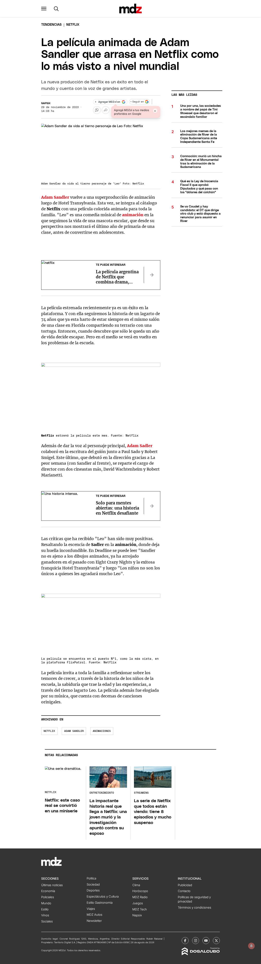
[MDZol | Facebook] (185, 940)
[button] (43, 8)
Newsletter (94, 921)
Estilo (45, 909)
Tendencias (51, 24)
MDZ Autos (94, 915)
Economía (48, 891)
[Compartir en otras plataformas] (105, 110)
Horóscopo (140, 891)
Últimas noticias (52, 885)
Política (91, 878)
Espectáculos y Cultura (103, 896)
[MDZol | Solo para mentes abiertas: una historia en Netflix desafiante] (152, 506)
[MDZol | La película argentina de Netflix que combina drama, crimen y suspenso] (152, 275)
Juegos (137, 903)
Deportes (93, 890)
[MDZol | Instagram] (195, 940)
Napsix (46, 103)
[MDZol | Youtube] (206, 940)
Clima (136, 885)
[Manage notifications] (251, 946)
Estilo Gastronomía (100, 902)
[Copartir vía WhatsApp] (97, 110)
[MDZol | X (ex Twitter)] (216, 940)
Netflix (49, 731)
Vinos (45, 915)
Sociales (47, 921)
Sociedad (93, 884)
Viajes (91, 909)
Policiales (47, 897)
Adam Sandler (74, 731)
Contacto (184, 891)
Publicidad (185, 885)
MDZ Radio (140, 897)
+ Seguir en (137, 101)
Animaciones (102, 731)
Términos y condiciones (194, 907)
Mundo (46, 903)
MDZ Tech (139, 909)
